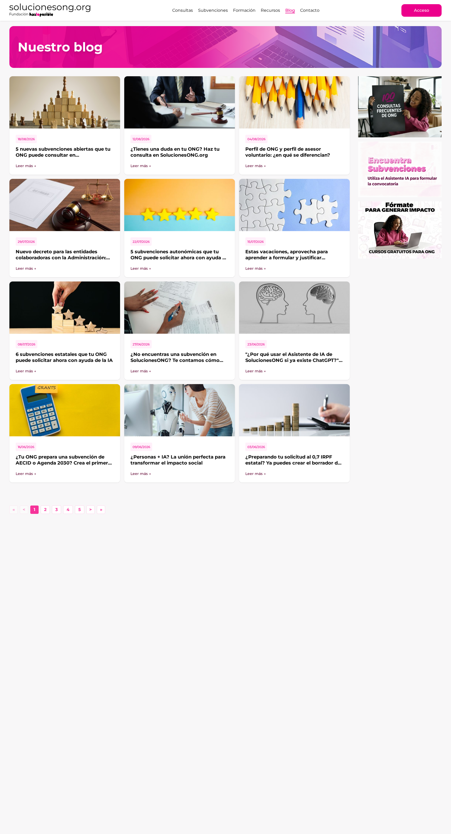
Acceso (421, 10)
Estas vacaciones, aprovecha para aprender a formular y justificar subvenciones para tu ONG (286, 257)
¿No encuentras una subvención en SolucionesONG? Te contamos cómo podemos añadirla (174, 360)
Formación (244, 10)
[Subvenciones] (400, 169)
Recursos (270, 10)
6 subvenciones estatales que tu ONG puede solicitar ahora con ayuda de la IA (64, 357)
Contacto (309, 10)
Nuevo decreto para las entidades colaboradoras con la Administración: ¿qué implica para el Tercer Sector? (61, 257)
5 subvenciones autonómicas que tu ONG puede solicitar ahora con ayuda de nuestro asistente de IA (179, 257)
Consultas (182, 10)
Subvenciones (213, 10)
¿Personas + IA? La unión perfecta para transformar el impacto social (177, 460)
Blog (290, 10)
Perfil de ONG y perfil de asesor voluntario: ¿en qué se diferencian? (287, 152)
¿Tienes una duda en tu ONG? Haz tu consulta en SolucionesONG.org (174, 152)
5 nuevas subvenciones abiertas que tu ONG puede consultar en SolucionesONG (63, 155)
